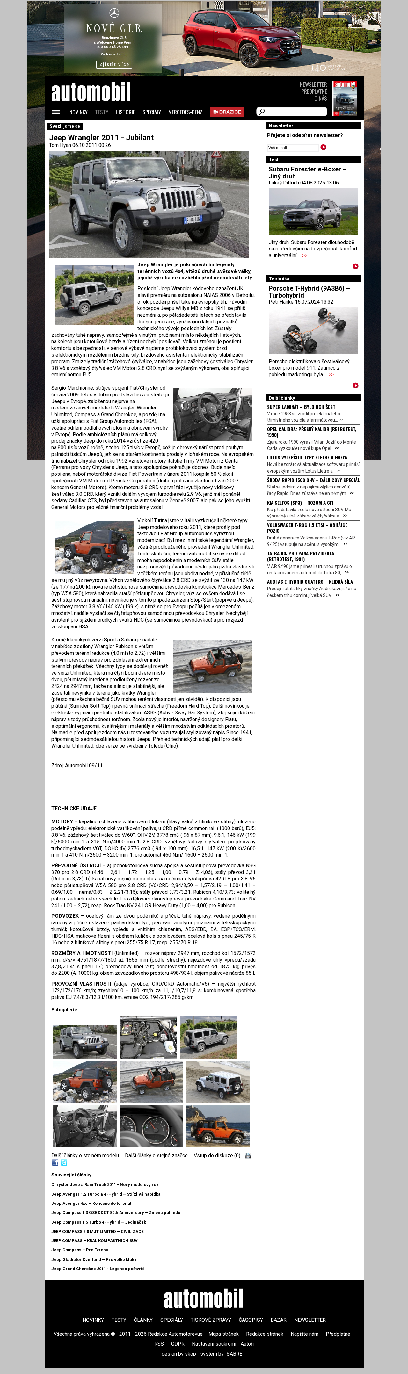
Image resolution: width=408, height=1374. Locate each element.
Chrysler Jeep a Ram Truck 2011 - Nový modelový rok (104, 1184)
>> (304, 255)
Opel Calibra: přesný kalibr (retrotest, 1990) (311, 431)
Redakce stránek (264, 1334)
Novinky (78, 112)
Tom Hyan (60, 145)
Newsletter (313, 84)
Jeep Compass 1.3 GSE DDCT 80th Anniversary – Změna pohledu (115, 1212)
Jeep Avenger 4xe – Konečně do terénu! (91, 1203)
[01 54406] (86, 1057)
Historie (125, 112)
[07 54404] (86, 1146)
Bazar (279, 1320)
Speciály (151, 112)
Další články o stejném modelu (85, 1156)
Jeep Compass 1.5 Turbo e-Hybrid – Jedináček (98, 1222)
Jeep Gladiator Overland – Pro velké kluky (93, 1259)
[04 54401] (86, 1101)
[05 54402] (218, 1146)
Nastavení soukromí (214, 1344)
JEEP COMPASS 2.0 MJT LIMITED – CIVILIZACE (97, 1231)
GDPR (178, 1344)
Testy (101, 112)
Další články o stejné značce (156, 1156)
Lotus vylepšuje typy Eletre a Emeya (307, 457)
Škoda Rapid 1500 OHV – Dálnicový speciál (313, 479)
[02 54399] (150, 1057)
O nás (320, 98)
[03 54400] (208, 1057)
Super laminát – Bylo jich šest (301, 406)
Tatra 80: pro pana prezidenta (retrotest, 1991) (300, 556)
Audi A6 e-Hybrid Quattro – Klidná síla (310, 581)
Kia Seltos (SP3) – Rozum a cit (300, 502)
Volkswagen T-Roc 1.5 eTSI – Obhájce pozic (307, 527)
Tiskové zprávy (211, 1320)
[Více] (356, 267)
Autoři (247, 1344)
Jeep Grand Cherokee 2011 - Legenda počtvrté (98, 1268)
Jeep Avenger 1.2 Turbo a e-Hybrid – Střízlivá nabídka (106, 1194)
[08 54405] (153, 1146)
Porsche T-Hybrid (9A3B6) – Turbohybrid (309, 292)
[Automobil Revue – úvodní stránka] (99, 128)
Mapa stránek (223, 1334)
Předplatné (314, 91)
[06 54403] (218, 1101)
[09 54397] (153, 1101)
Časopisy (251, 1320)
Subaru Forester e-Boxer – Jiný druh (307, 172)
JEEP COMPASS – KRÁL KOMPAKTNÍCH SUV (94, 1240)
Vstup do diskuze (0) (217, 1156)
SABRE (234, 1354)
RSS (159, 1344)
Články (143, 1320)
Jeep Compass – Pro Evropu (79, 1249)
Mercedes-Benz (185, 112)
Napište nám (304, 1334)
